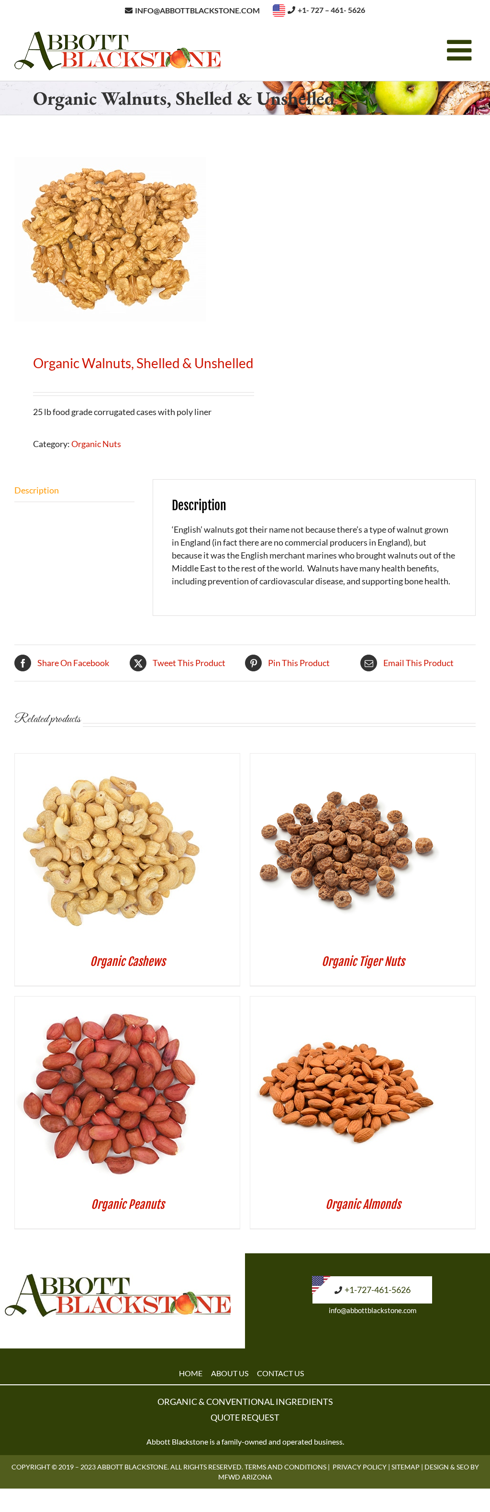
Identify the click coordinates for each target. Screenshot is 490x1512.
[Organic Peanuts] (110, 1002)
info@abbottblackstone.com (372, 1310)
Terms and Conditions (285, 1467)
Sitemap (405, 1467)
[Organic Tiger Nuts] (346, 760)
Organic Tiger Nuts (363, 961)
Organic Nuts (96, 443)
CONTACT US (280, 1373)
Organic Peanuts (127, 1204)
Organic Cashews (127, 961)
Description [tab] (36, 490)
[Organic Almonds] (346, 1002)
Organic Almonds (363, 1204)
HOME (190, 1373)
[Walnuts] (125, 237)
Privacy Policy (360, 1467)
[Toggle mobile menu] (461, 50)
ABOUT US (229, 1373)
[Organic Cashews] (110, 760)
